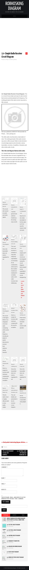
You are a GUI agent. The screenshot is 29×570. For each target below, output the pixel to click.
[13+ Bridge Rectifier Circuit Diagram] (4, 558)
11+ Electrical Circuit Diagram (14, 530)
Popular (5, 515)
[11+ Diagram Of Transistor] (4, 542)
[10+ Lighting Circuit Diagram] (4, 536)
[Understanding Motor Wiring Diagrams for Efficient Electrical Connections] (4, 519)
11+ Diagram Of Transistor (13, 541)
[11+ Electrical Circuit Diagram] (4, 531)
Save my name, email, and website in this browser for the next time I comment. (13, 498)
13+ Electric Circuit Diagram (13, 524)
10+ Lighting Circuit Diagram (13, 535)
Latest (14, 515)
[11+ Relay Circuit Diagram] (4, 553)
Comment (4, 467)
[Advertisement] (14, 35)
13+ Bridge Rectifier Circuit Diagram (15, 557)
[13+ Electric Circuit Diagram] (4, 525)
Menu (14, 16)
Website (3, 489)
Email (3, 484)
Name (3, 478)
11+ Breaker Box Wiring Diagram (14, 546)
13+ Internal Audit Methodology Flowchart (21, 452)
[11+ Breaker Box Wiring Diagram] (4, 547)
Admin (15, 59)
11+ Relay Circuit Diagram (13, 552)
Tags (23, 515)
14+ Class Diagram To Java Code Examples (8, 452)
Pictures (5, 446)
